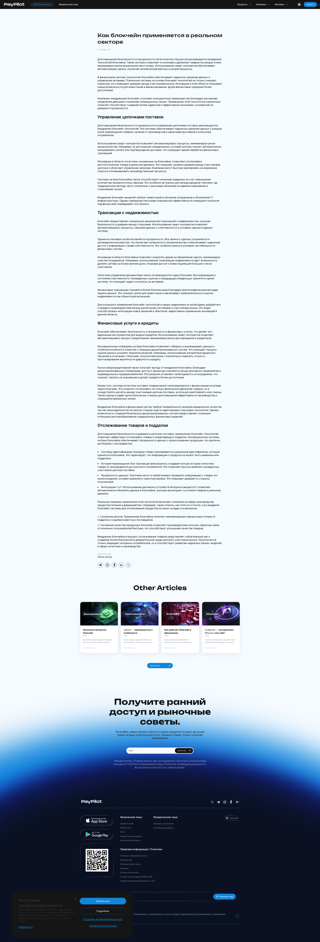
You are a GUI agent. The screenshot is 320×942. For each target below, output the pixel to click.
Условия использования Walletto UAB (136, 877)
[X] (128, 565)
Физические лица (42, 4)
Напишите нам (226, 896)
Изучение (279, 4)
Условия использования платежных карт (137, 881)
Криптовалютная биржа (130, 840)
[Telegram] (100, 565)
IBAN (122, 832)
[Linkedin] (121, 565)
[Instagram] (107, 565)
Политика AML (126, 860)
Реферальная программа (131, 836)
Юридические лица (68, 4)
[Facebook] (114, 565)
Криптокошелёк (127, 824)
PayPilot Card (125, 828)
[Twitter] (212, 802)
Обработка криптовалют (163, 824)
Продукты (242, 4)
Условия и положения (129, 873)
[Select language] (299, 4)
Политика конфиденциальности (133, 856)
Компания (261, 4)
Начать (310, 4)
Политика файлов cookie (130, 864)
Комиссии (124, 868)
